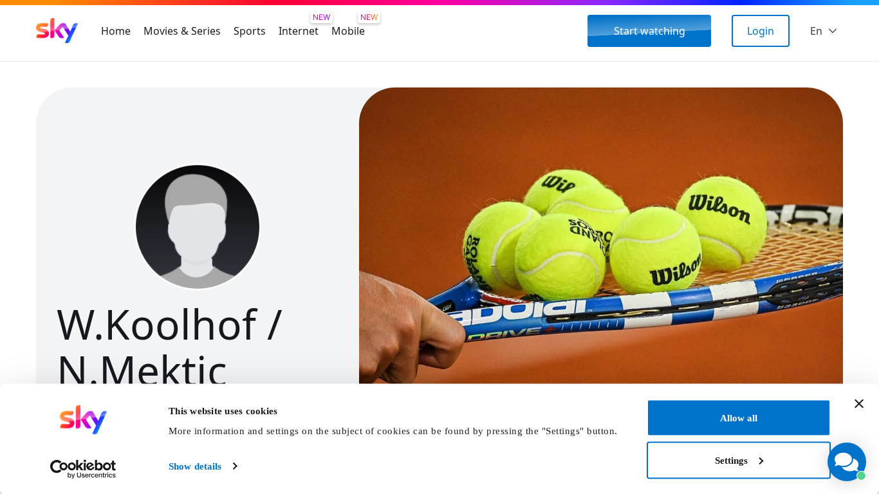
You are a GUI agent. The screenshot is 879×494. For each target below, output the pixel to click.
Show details (195, 466)
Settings (731, 460)
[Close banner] (859, 403)
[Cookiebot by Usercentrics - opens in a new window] (83, 469)
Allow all (738, 418)
